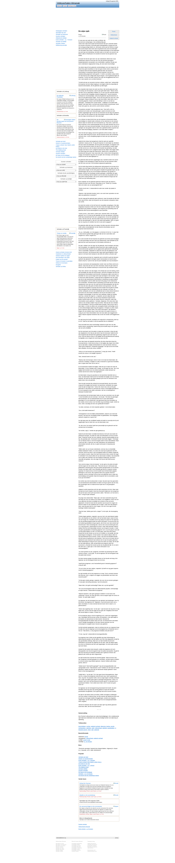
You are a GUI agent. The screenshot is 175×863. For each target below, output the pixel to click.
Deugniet (58, 264)
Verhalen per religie (60, 849)
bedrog (108, 726)
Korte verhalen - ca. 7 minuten (64, 39)
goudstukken (110, 728)
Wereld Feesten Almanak (77, 841)
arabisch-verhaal (95, 726)
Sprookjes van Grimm (60, 845)
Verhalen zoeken (60, 43)
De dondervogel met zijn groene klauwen (65, 128)
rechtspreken (82, 728)
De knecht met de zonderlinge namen (66, 157)
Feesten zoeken (75, 851)
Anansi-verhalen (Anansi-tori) (64, 252)
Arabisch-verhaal (114, 38)
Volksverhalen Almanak (84, 826)
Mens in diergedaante (89, 818)
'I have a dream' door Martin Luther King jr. (65, 145)
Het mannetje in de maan (63, 257)
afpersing (103, 726)
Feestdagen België (76, 844)
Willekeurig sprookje (61, 45)
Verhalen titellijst (60, 151)
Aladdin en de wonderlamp (90, 795)
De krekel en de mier (61, 148)
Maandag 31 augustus (92, 846)
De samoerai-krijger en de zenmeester (96, 810)
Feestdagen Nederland (77, 843)
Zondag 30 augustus (92, 845)
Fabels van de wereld (61, 259)
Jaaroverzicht (90, 847)
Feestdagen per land (76, 845)
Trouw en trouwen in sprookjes (64, 261)
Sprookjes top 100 (61, 32)
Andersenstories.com (92, 851)
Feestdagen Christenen (77, 847)
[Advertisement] (87, 18)
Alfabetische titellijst (61, 38)
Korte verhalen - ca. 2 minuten (86, 760)
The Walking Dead (61, 150)
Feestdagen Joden (76, 849)
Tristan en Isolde (65, 241)
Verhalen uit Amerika (63, 115)
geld (93, 728)
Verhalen (59, 5)
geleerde (96, 729)
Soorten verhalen (60, 36)
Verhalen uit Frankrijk (63, 229)
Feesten (65, 5)
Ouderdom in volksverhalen (63, 254)
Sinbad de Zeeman (96, 787)
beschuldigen (82, 726)
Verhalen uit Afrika (61, 266)
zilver (89, 729)
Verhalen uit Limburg (63, 91)
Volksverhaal (114, 35)
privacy (116, 837)
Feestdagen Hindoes (76, 850)
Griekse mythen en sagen (63, 255)
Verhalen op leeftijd (61, 41)
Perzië (113, 31)
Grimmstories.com (91, 850)
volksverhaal (98, 728)
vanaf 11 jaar (86, 740)
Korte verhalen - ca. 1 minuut (86, 765)
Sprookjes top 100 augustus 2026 (90, 801)
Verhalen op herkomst (62, 34)
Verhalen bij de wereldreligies (66, 173)
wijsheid (104, 728)
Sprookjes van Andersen (61, 844)
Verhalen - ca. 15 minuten (85, 774)
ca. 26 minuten (82, 36)
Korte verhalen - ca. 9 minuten (85, 829)
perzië (112, 726)
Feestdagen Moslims (76, 846)
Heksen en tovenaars (61, 263)
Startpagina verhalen (61, 31)
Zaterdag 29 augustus (92, 844)
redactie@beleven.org (61, 837)
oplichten (88, 728)
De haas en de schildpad (62, 155)
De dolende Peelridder (65, 103)
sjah (92, 729)
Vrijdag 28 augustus (92, 843)
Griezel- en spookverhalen (63, 143)
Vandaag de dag (72, 5)
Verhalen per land (60, 141)
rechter (88, 726)
